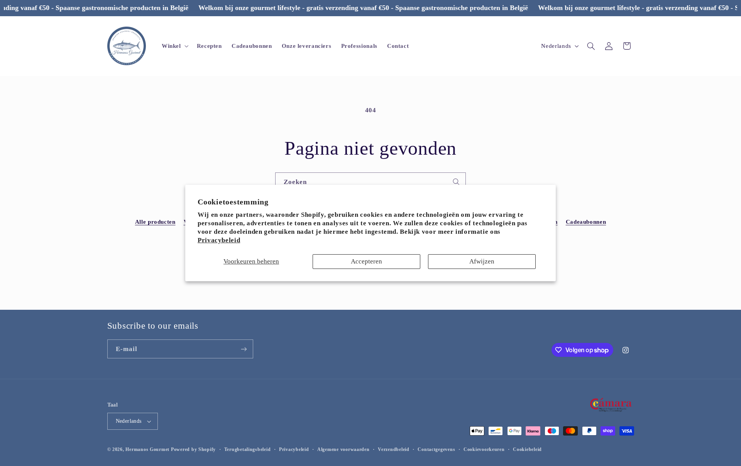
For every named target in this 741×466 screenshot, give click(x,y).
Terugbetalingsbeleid (247, 449)
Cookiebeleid (527, 449)
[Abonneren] (243, 348)
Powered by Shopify (193, 449)
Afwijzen (481, 261)
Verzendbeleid (393, 449)
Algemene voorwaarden (343, 449)
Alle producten (155, 222)
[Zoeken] (456, 182)
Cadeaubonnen (586, 222)
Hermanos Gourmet (147, 449)
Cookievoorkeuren (484, 449)
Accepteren (366, 261)
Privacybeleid (219, 240)
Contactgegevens (436, 449)
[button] (174, 45)
